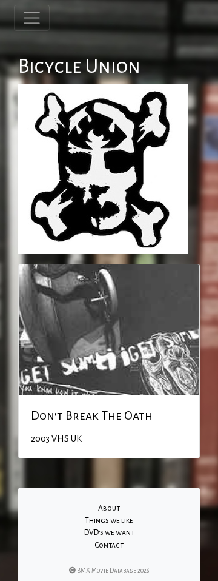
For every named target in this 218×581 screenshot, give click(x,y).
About (109, 508)
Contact (109, 545)
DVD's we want (109, 532)
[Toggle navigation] (32, 18)
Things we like (109, 520)
